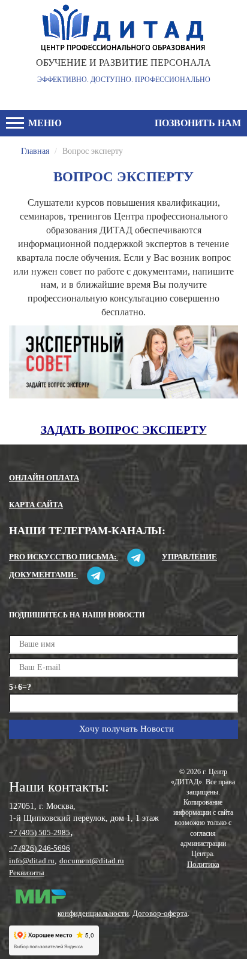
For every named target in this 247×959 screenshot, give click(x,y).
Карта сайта (36, 504)
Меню (44, 123)
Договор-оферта (160, 913)
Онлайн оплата (44, 477)
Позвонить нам (198, 123)
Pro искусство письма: (63, 556)
